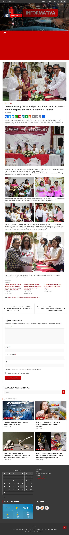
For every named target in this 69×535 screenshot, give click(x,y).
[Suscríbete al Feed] (42, 508)
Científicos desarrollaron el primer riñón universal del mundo (16, 423)
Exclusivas (8, 103)
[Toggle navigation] (5, 32)
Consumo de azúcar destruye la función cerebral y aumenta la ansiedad (48, 424)
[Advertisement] (34, 47)
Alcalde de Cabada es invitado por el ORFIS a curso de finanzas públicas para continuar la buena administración (19, 308)
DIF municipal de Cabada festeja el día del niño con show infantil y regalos (52, 286)
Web (6, 362)
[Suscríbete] (47, 508)
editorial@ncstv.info (41, 477)
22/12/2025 (39, 460)
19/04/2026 (39, 428)
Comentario (8, 327)
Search (63, 392)
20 (18, 486)
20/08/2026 (7, 426)
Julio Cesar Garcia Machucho (32, 297)
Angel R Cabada (12, 297)
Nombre (7, 347)
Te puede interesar (11, 399)
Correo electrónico (10, 354)
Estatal (43, 1)
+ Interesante (8, 418)
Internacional (56, 1)
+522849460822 (40, 478)
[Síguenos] (38, 508)
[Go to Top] (64, 527)
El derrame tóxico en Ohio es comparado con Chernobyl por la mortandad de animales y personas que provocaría (49, 308)
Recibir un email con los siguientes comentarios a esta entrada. (23, 369)
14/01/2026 (7, 460)
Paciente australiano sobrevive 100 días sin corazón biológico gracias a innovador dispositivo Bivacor (49, 456)
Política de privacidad (34, 529)
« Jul (4, 497)
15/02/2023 (8, 113)
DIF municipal (20, 297)
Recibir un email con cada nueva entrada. (17, 373)
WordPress (40, 532)
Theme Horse (52, 529)
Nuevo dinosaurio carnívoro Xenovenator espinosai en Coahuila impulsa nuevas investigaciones (17, 456)
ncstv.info (24, 529)
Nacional (49, 1)
